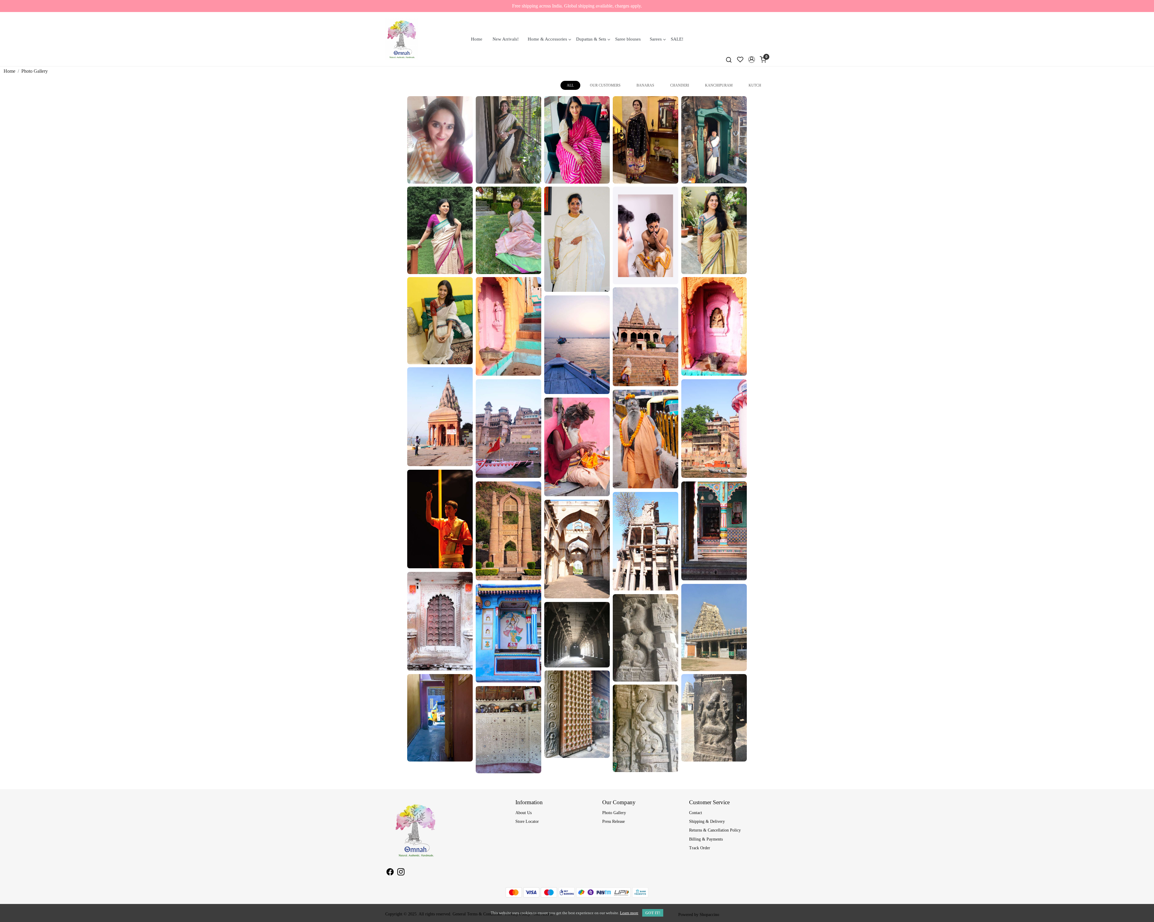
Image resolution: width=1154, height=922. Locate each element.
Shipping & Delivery (707, 821)
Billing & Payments (706, 839)
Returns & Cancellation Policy (715, 830)
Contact (695, 813)
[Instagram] (401, 873)
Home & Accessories (547, 39)
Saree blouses (628, 39)
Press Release (613, 821)
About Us (523, 813)
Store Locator (527, 821)
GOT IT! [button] (652, 913)
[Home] (401, 39)
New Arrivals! (506, 39)
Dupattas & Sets (591, 39)
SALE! (677, 39)
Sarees (656, 39)
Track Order (699, 848)
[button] (751, 59)
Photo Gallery (614, 813)
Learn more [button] (629, 913)
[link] (728, 59)
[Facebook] (390, 873)
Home (476, 39)
